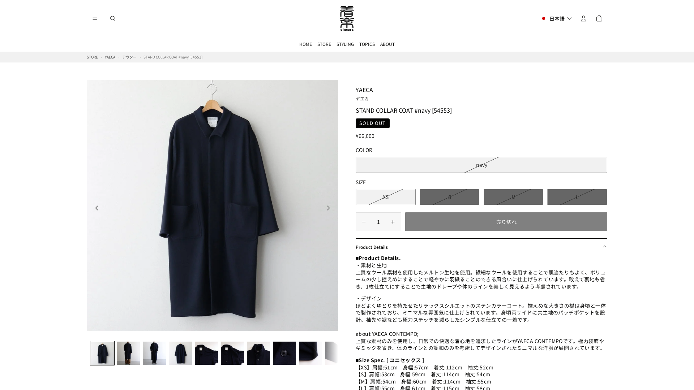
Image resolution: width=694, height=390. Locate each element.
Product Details (372, 247)
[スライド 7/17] (258, 353)
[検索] (113, 18)
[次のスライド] (330, 209)
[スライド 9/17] (310, 353)
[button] (556, 18)
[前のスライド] (95, 209)
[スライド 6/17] (232, 353)
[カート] (599, 18)
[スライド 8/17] (284, 353)
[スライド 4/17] (180, 353)
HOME (305, 44)
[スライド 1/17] (102, 353)
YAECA (364, 93)
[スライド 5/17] (206, 353)
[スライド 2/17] (128, 353)
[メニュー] (95, 18)
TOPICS (367, 44)
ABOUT (387, 44)
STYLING (345, 44)
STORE (324, 44)
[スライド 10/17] (336, 353)
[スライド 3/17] (154, 353)
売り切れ (506, 221)
